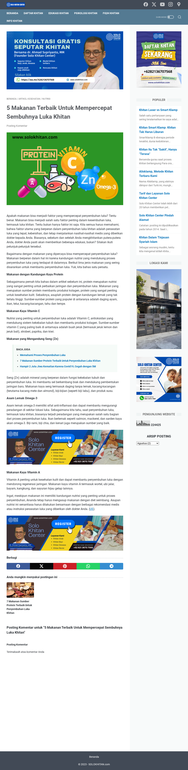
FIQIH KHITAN (111, 13)
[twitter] (154, 5)
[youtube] (162, 5)
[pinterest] (65, 566)
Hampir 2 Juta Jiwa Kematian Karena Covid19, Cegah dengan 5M (58, 366)
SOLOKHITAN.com (99, 764)
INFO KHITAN (14, 20)
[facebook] (145, 5)
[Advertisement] (158, 507)
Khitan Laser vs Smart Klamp (158, 110)
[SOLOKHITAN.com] (18, 4)
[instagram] (170, 5)
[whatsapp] (88, 566)
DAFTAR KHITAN (33, 13)
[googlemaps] (178, 5)
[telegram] (111, 566)
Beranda (12, 13)
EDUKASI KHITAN (58, 13)
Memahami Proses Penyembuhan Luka (43, 355)
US (91, 509)
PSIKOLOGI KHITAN (85, 13)
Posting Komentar (17, 125)
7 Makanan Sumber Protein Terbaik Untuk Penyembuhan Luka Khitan (60, 360)
